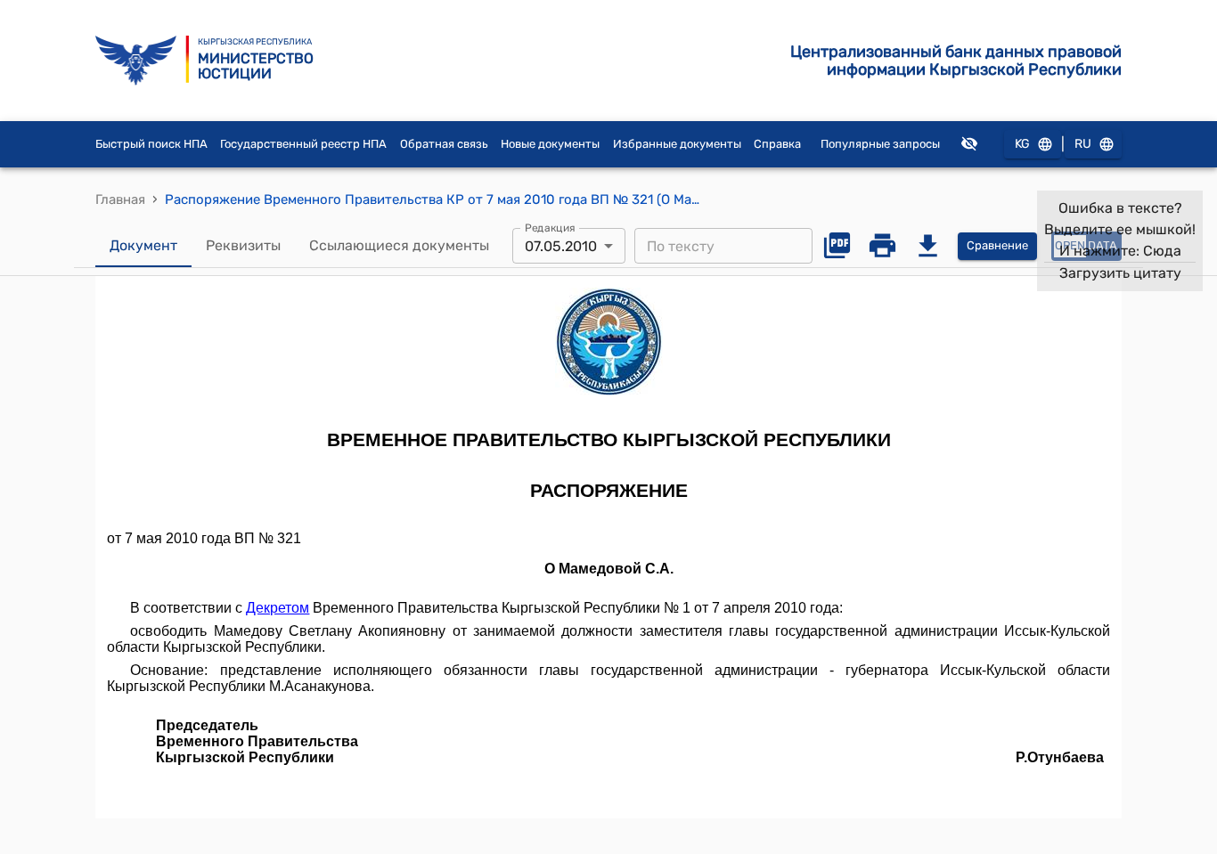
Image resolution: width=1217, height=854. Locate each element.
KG (1022, 143)
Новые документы (550, 143)
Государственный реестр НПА (303, 143)
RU (1082, 143)
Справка (777, 143)
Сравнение (997, 245)
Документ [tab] (143, 245)
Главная (120, 199)
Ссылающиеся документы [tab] (399, 245)
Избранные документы (677, 143)
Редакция (550, 228)
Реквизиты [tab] (243, 245)
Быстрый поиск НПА (151, 143)
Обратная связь (444, 143)
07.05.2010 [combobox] (561, 246)
